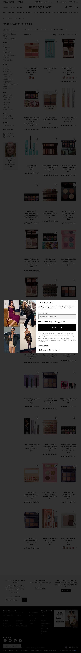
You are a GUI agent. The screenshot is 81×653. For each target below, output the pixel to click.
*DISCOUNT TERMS (43, 346)
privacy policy (42, 340)
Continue (57, 328)
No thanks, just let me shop (49, 350)
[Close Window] (76, 301)
